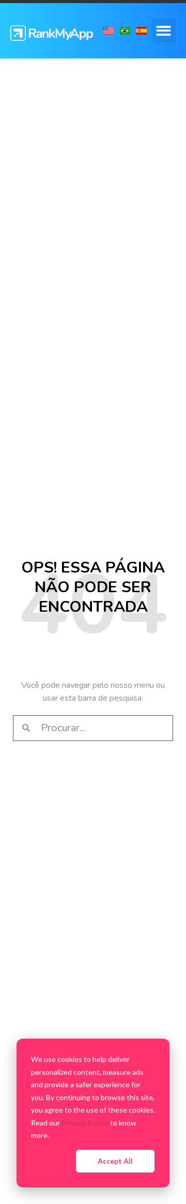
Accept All (115, 1160)
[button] (164, 31)
